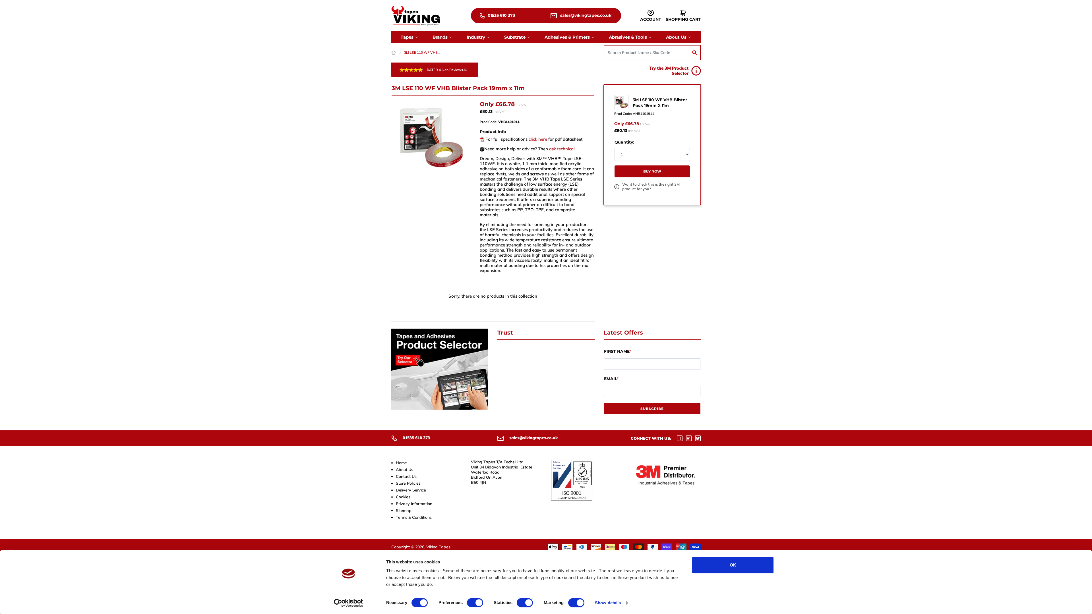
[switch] (475, 602)
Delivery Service (411, 490)
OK (733, 565)
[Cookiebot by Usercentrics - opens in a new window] (348, 603)
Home (401, 462)
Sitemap (403, 510)
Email (610, 378)
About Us (404, 469)
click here (538, 139)
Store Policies (408, 483)
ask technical (562, 149)
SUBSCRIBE (652, 408)
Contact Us (406, 476)
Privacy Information (414, 503)
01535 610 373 (501, 15)
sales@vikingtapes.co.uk (585, 15)
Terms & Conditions (414, 517)
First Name (617, 351)
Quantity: (624, 142)
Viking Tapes (438, 546)
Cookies (403, 496)
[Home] (394, 52)
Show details (608, 602)
